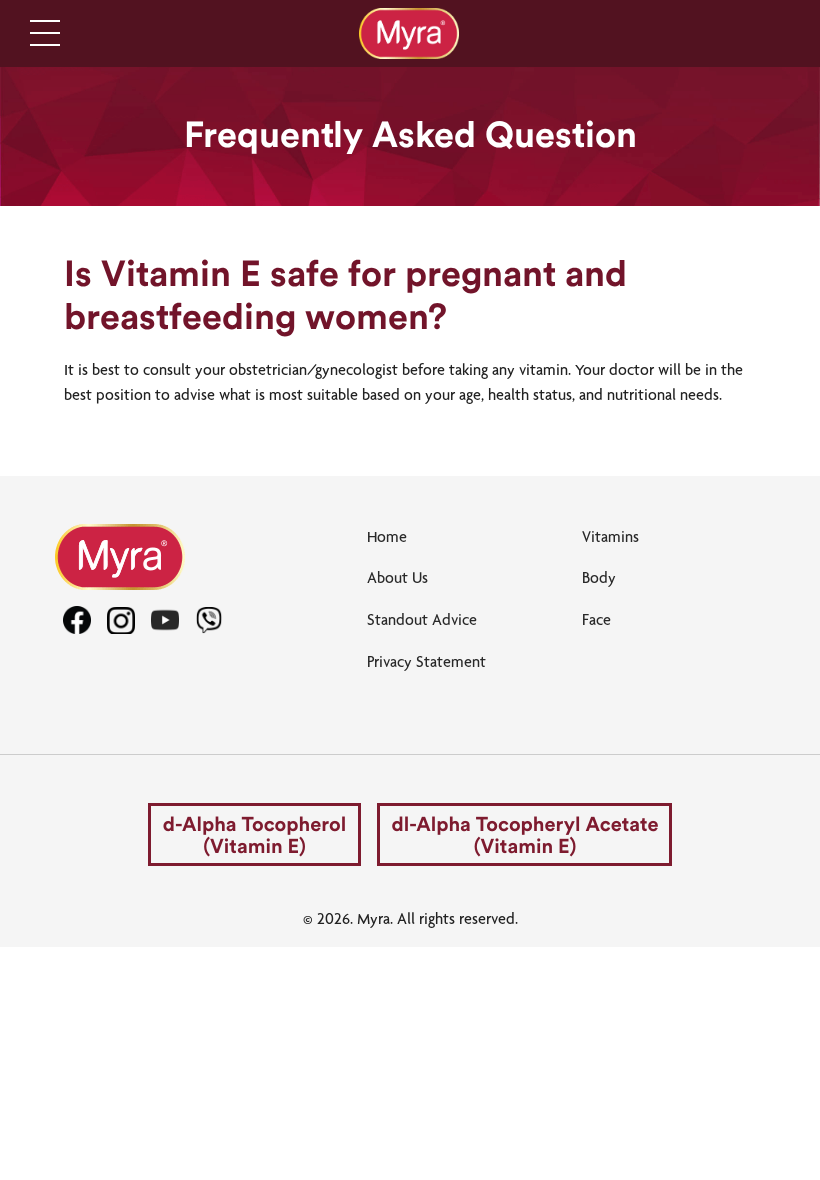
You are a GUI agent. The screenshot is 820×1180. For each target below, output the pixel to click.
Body (599, 577)
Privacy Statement (426, 661)
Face (596, 619)
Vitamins (610, 536)
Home (387, 536)
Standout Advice (422, 619)
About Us (397, 577)
